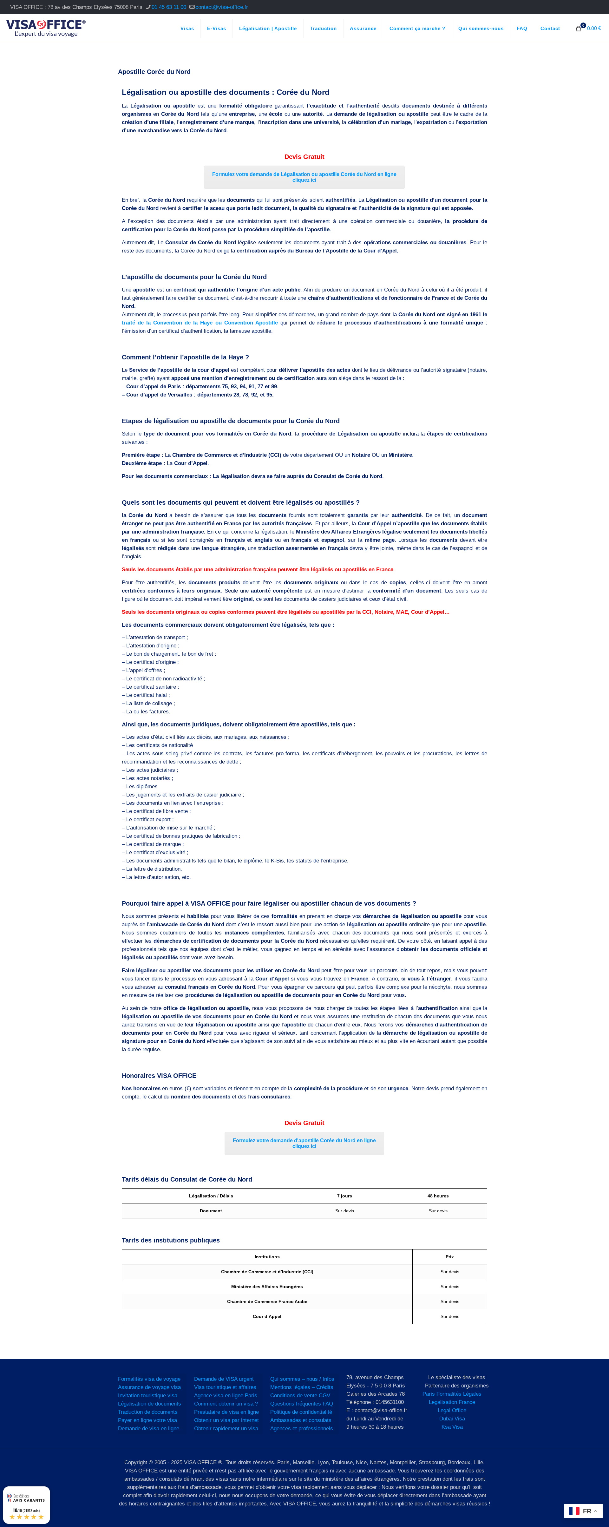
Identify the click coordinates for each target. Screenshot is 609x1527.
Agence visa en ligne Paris (225, 1396)
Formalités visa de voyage (149, 1379)
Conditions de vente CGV (300, 1396)
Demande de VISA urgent (224, 1379)
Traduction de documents (148, 1412)
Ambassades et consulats (300, 1420)
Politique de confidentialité (301, 1412)
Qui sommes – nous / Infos (302, 1379)
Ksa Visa (452, 1427)
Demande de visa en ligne (148, 1428)
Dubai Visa (452, 1419)
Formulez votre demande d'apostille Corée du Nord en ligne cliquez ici (304, 1143)
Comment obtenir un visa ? (226, 1404)
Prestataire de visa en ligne (226, 1412)
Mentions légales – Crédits (301, 1387)
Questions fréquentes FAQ (301, 1404)
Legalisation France (452, 1402)
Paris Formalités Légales (451, 1394)
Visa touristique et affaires (225, 1387)
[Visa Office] (46, 28)
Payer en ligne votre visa (147, 1420)
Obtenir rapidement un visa (226, 1428)
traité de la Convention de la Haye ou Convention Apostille (200, 323)
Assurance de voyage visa (149, 1387)
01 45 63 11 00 (169, 7)
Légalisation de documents (149, 1404)
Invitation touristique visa (147, 1396)
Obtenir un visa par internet (226, 1420)
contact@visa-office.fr (221, 7)
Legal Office (452, 1410)
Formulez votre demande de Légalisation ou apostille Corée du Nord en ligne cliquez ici (304, 177)
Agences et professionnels (301, 1428)
